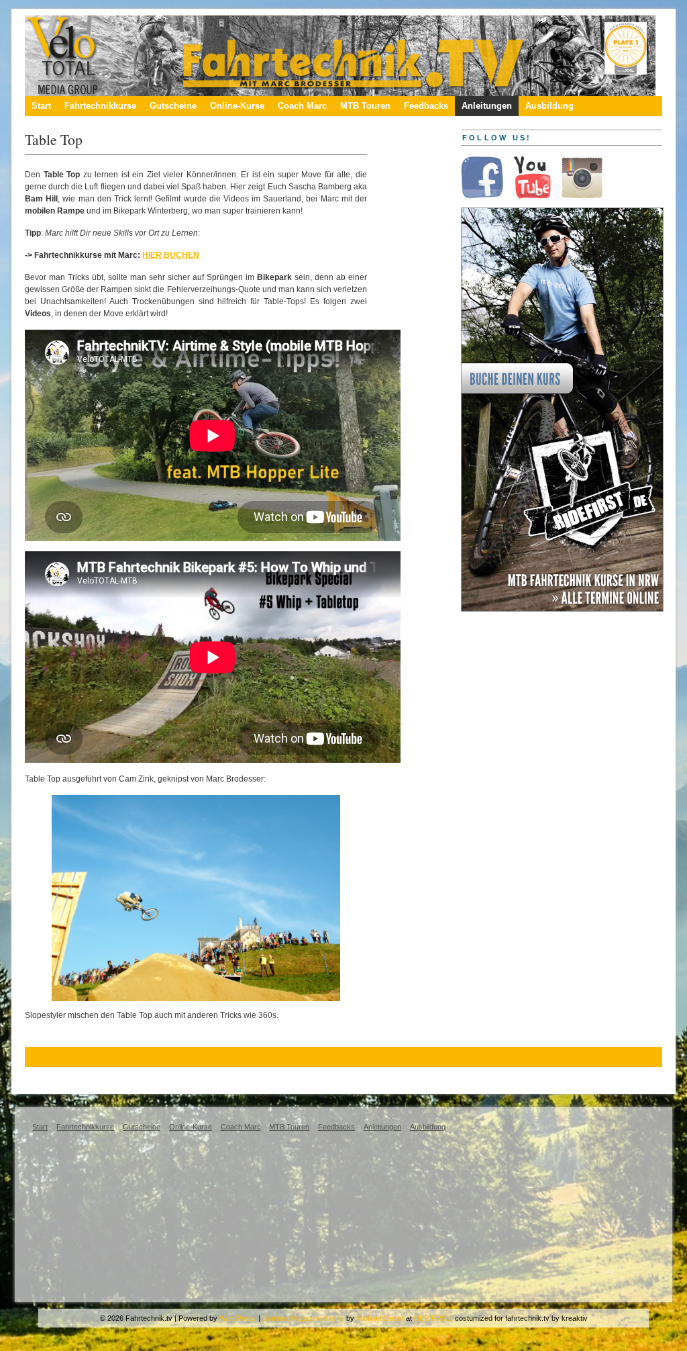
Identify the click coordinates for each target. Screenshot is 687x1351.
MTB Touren (365, 106)
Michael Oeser (380, 1318)
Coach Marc (302, 106)
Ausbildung (549, 106)
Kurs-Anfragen (61, 1077)
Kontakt (207, 1077)
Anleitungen (487, 106)
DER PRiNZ (433, 1318)
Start (41, 106)
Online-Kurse (237, 106)
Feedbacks (426, 106)
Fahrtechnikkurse (100, 106)
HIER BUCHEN (170, 255)
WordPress (237, 1318)
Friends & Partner (141, 1077)
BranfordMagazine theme (303, 1318)
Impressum (259, 1077)
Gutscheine (173, 106)
